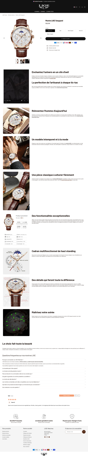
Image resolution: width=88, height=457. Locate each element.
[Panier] (84, 7)
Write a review (66, 395)
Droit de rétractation (27, 440)
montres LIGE (53, 78)
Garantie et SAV (26, 438)
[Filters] (76, 396)
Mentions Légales (26, 444)
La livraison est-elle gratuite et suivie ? (11, 371)
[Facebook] (45, 437)
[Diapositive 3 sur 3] (27, 61)
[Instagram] (47, 437)
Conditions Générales (27, 442)
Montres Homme (11, 15)
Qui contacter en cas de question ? (11, 387)
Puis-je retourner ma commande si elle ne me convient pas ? (17, 373)
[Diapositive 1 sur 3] (18, 61)
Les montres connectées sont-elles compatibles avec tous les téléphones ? (21, 382)
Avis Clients (4, 438)
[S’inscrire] (84, 432)
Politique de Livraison (27, 433)
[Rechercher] (79, 7)
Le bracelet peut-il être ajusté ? (10, 368)
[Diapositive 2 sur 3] (22, 61)
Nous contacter (26, 446)
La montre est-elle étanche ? (9, 379)
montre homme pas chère (66, 180)
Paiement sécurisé (26, 435)
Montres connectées (6, 435)
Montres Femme (5, 433)
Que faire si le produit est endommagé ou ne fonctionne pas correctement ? (21, 384)
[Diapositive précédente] (3, 38)
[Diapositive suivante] (41, 38)
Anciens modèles (5, 437)
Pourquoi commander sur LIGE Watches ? (12, 359)
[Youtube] (49, 437)
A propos (25, 431)
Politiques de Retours (27, 437)
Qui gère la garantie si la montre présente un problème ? (16, 376)
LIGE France (4, 15)
